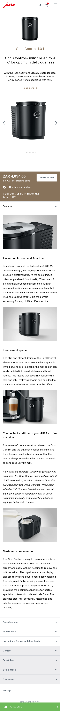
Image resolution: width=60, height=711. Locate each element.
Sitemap (7, 690)
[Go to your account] (40, 5)
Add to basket (47, 177)
